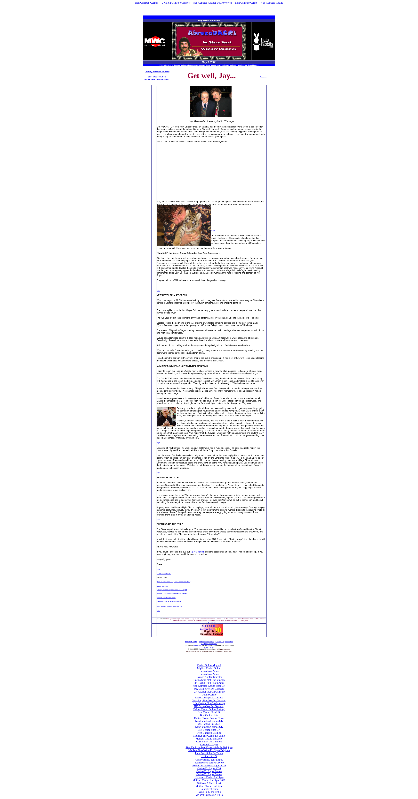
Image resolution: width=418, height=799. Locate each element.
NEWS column (198, 552)
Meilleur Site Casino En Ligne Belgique (209, 750)
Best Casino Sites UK (209, 712)
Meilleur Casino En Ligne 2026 (209, 780)
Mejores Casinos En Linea (209, 794)
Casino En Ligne (209, 744)
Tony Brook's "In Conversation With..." (171, 606)
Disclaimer (263, 77)
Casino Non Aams (209, 671)
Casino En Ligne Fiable (209, 792)
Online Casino (209, 694)
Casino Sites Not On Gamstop (209, 680)
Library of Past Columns (157, 71)
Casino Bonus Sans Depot (209, 759)
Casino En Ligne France (209, 771)
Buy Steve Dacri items (209, 644)
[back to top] (211, 622)
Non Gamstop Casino (246, 2)
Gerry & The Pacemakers (166, 598)
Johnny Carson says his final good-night (172, 590)
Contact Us (220, 641)
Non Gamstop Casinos (146, 2)
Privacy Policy (209, 647)
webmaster (197, 645)
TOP (213, 231)
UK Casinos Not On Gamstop (209, 691)
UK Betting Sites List (209, 724)
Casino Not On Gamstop (209, 741)
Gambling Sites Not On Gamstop (209, 700)
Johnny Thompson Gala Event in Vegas (172, 593)
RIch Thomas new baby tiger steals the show (173, 582)
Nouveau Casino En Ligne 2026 (209, 765)
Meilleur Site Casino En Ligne (209, 735)
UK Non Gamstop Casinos (176, 2)
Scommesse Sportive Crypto (209, 762)
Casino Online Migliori (209, 665)
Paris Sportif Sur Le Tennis (209, 753)
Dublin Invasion (162, 586)
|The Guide (229, 641)
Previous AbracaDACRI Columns (169, 601)
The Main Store (191, 641)
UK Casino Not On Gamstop (209, 688)
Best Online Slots (209, 715)
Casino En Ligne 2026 (209, 768)
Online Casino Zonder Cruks (209, 718)
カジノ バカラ (209, 756)
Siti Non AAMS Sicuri (209, 783)
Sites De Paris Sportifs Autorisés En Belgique (209, 747)
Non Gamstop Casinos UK (209, 721)
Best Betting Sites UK (209, 729)
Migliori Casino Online (209, 668)
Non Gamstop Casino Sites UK (209, 685)
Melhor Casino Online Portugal (209, 709)
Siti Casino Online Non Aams (209, 682)
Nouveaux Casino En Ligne (209, 777)
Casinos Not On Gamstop (209, 677)
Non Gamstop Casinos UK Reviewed (212, 2)
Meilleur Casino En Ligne (209, 738)
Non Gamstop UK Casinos (209, 697)
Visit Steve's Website (206, 641)
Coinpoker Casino (209, 789)
